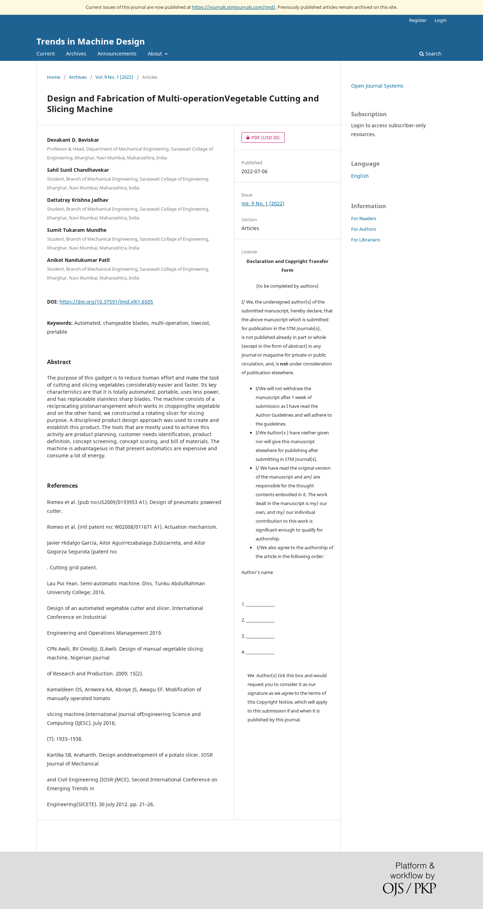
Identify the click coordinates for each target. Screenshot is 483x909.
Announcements (117, 53)
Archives (76, 53)
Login (441, 20)
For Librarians (365, 239)
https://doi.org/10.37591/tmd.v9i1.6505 (106, 301)
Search (433, 53)
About (155, 53)
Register (417, 20)
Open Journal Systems (377, 85)
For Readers (363, 218)
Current (45, 53)
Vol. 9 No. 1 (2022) (114, 77)
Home (53, 77)
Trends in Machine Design (90, 41)
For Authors (363, 229)
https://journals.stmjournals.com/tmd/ (233, 7)
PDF (261, 137)
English (360, 175)
